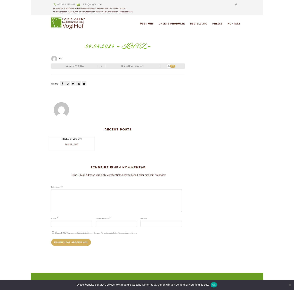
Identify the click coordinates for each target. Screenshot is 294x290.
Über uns (147, 23)
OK (214, 284)
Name (54, 218)
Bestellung (198, 23)
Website (143, 218)
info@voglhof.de (92, 4)
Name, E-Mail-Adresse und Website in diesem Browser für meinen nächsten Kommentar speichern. (96, 233)
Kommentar (57, 187)
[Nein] (289, 285)
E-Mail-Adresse (103, 218)
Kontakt (234, 23)
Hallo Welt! (72, 138)
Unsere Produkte (172, 23)
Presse (217, 23)
